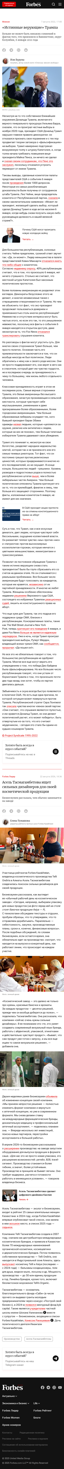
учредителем (37, 1308)
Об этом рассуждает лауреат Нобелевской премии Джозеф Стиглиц (29, 239)
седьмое (7, 1227)
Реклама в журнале (38, 1438)
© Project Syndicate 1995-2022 (20, 735)
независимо (36, 584)
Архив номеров (11, 1424)
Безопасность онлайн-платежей (18, 1451)
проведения (17, 182)
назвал (17, 424)
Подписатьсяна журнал (9, 4)
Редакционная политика (32, 1432)
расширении (11, 1148)
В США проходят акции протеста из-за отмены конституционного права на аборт (40, 511)
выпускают (8, 1264)
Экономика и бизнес (14, 1403)
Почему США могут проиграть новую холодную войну (39, 231)
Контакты (7, 1432)
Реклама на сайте (11, 1438)
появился (30, 1304)
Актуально (8, 1396)
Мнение (6, 22)
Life (35, 1403)
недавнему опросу (24, 268)
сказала (53, 197)
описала (11, 706)
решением (20, 595)
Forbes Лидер (8, 776)
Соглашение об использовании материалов (25, 1444)
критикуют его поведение (32, 628)
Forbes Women (11, 1417)
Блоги (36, 1417)
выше (35, 476)
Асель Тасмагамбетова (38, 1339)
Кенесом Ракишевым (37, 1320)
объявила (51, 1096)
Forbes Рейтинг (42, 1410)
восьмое (14, 1223)
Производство (12, 1339)
